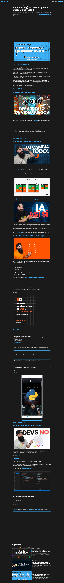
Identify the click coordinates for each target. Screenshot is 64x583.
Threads (40, 332)
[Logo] (4, 1)
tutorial (20, 169)
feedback (29, 509)
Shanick (36, 120)
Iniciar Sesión (15, 506)
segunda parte (23, 126)
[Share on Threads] (45, 15)
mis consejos (19, 232)
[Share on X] (43, 15)
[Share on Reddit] (49, 15)
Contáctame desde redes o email (21, 516)
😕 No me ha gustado (17, 504)
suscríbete (37, 509)
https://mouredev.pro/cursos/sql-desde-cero (34, 277)
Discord (25, 130)
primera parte (35, 125)
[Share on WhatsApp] (51, 15)
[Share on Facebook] (41, 15)
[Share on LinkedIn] (47, 15)
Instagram (32, 332)
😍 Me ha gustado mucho (17, 500)
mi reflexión (18, 455)
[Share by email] (39, 15)
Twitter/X (28, 332)
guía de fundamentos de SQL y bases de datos (28, 282)
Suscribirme (19, 506)
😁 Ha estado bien (16, 502)
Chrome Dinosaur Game (27, 468)
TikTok (36, 332)
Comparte (15, 509)
